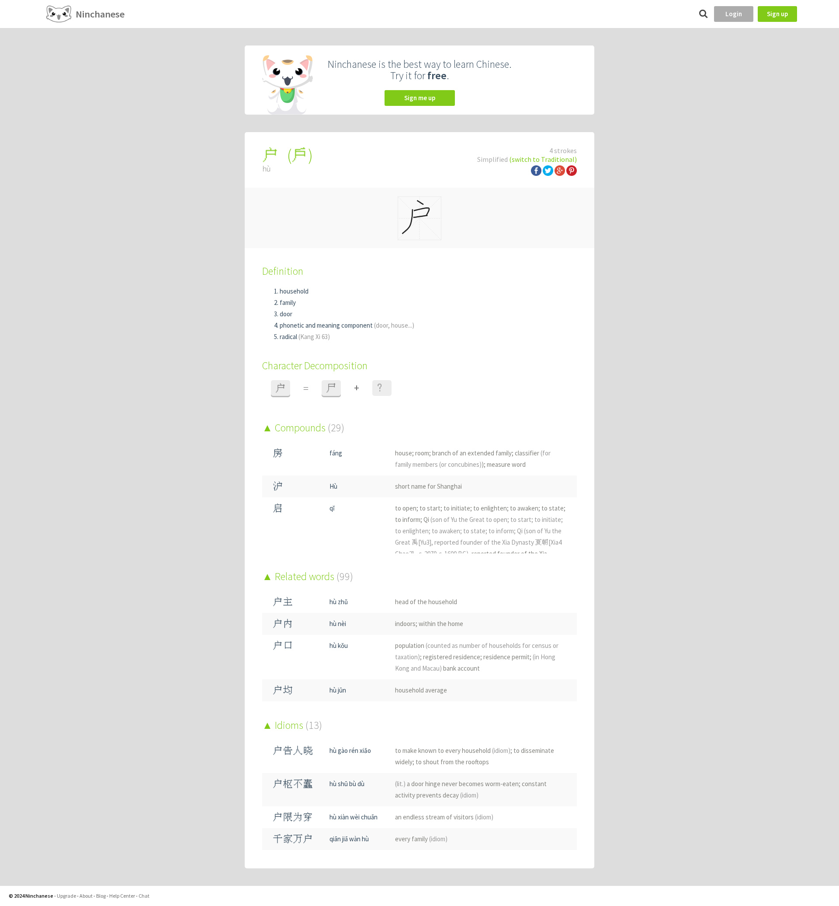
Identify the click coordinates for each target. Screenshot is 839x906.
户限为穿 (293, 817)
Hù (333, 486)
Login (733, 14)
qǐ (332, 508)
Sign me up (419, 98)
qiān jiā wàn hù (349, 839)
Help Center (122, 895)
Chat (144, 895)
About (86, 895)
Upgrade (66, 895)
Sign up (777, 14)
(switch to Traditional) (543, 159)
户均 (283, 690)
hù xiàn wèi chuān (353, 817)
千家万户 (293, 839)
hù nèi (337, 623)
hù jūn (337, 690)
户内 (283, 624)
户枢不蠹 (293, 784)
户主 (283, 602)
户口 (283, 645)
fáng (335, 453)
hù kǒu (338, 645)
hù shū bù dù (346, 784)
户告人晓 (293, 750)
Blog (101, 895)
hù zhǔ (338, 602)
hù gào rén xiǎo (350, 750)
